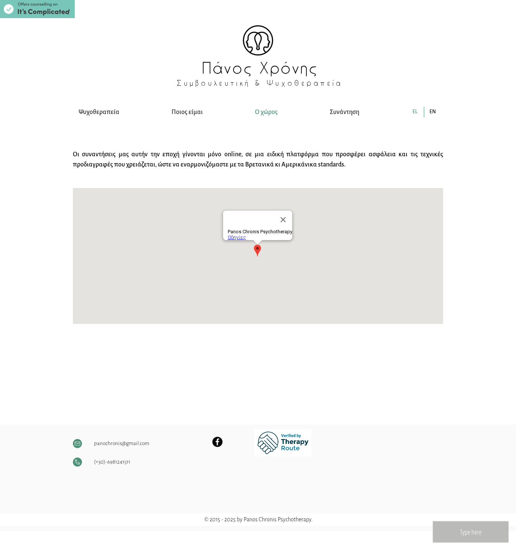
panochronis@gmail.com (121, 443)
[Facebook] (217, 442)
